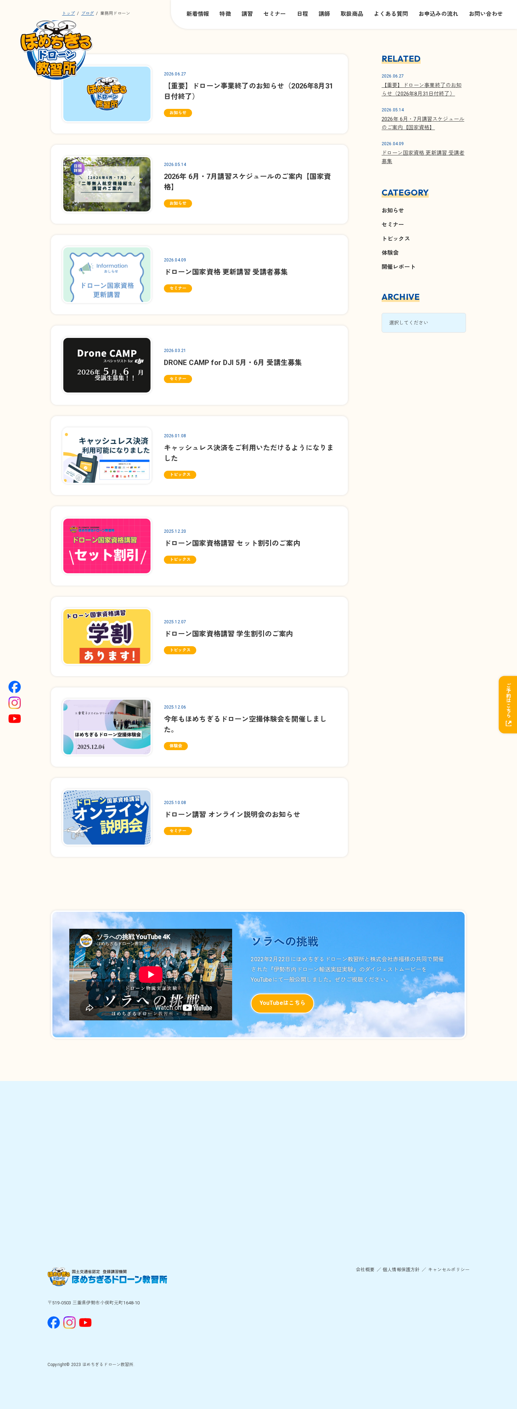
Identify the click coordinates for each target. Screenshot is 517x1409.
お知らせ (393, 210)
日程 (302, 14)
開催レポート (399, 267)
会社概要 (365, 1269)
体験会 (390, 252)
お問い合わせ (486, 14)
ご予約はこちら (508, 700)
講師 (324, 14)
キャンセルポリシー (449, 1269)
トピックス (396, 238)
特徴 (225, 14)
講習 (247, 14)
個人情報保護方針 (401, 1269)
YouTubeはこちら (283, 1003)
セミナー (274, 14)
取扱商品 (351, 14)
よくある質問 (391, 14)
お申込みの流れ (438, 14)
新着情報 (197, 14)
